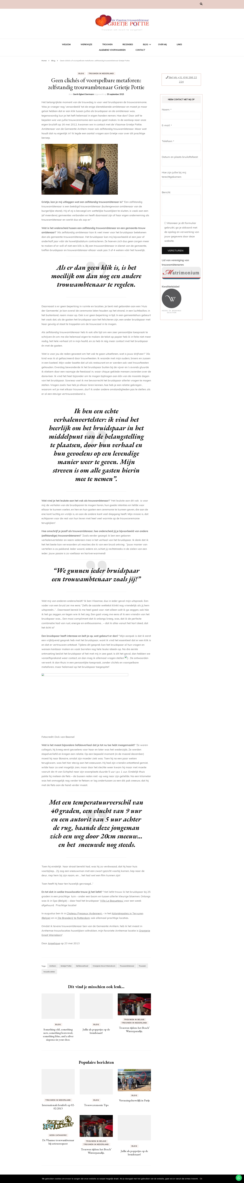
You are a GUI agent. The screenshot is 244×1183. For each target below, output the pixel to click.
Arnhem (52, 966)
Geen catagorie (58, 1135)
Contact (140, 50)
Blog (145, 44)
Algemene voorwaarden (112, 50)
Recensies (128, 44)
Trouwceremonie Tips (96, 1105)
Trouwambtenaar (127, 966)
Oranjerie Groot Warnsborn (104, 966)
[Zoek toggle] (201, 4)
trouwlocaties (49, 972)
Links (179, 44)
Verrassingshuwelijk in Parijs (134, 1100)
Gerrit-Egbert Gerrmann (83, 94)
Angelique (54, 943)
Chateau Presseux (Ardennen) (85, 913)
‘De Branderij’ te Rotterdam (73, 918)
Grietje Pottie (66, 966)
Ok (201, 1178)
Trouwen (107, 44)
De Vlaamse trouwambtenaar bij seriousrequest (58, 1141)
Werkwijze (86, 44)
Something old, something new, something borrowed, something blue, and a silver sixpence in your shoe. (58, 1034)
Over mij (162, 44)
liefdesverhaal (82, 966)
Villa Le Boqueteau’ (112, 900)
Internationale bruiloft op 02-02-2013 (58, 1106)
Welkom (66, 44)
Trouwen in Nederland (101, 73)
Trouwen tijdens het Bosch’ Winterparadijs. (134, 1029)
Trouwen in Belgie (134, 1020)
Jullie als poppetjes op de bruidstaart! (96, 1031)
